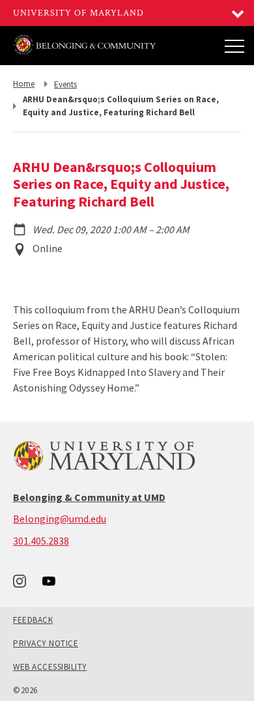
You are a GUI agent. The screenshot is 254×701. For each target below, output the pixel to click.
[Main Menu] (234, 45)
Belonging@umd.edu (59, 518)
